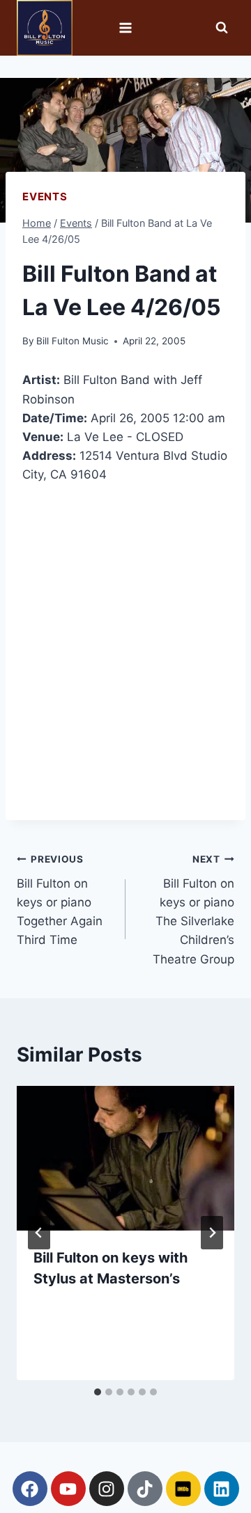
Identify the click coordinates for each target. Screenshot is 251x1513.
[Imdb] (183, 1488)
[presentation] (125, 1158)
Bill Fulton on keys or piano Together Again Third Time (59, 900)
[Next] (212, 1232)
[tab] (97, 1391)
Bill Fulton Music (72, 340)
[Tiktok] (145, 1488)
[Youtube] (68, 1488)
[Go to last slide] (39, 1232)
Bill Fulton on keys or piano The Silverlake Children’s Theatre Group (193, 910)
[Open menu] (126, 27)
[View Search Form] (221, 27)
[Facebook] (30, 1488)
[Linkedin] (221, 1488)
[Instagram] (106, 1488)
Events (45, 196)
